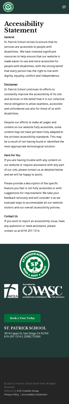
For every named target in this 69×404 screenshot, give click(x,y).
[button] (64, 7)
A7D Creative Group (28, 390)
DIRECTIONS (32, 336)
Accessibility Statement (34, 394)
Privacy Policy (11, 394)
